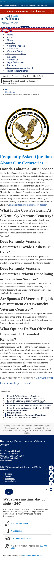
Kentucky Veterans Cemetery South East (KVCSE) (28, 408)
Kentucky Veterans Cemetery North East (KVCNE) (29, 405)
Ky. (2, 1)
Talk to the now (26, 11)
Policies (8, 474)
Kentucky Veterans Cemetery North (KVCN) (26, 403)
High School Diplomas (17, 70)
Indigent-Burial (10, 83)
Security (8, 476)
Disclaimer (10, 478)
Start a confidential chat (21, 538)
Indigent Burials (14, 412)
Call (20, 524)
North (25, 76)
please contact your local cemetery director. (28, 205)
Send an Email (6, 460)
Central (15, 76)
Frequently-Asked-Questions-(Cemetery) (21, 81)
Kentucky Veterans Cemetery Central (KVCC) (26, 401)
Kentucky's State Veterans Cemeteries (23, 396)
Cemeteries (10, 92)
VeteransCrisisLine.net (32, 555)
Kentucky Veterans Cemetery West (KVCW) (26, 398)
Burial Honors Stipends (17, 410)
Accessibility (10, 481)
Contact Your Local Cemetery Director (24, 417)
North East (38, 76)
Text (16, 531)
